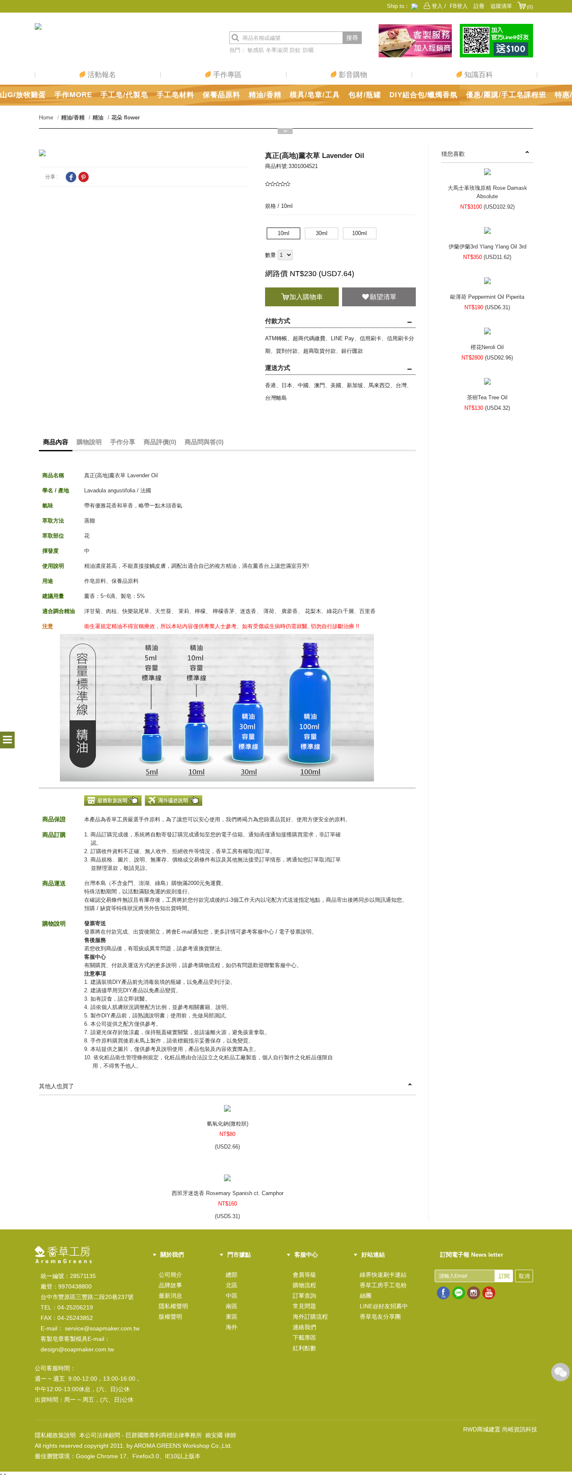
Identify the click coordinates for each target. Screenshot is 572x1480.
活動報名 (100, 75)
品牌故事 (170, 1285)
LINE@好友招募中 (384, 1306)
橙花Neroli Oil (487, 347)
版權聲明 (170, 1316)
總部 (231, 1274)
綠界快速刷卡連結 (383, 1274)
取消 (524, 1276)
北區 (231, 1285)
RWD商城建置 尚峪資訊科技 (500, 1429)
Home (46, 117)
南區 (231, 1306)
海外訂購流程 (310, 1316)
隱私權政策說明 (55, 1435)
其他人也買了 (56, 1086)
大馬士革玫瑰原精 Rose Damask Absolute (487, 192)
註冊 (479, 6)
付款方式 (277, 320)
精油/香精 (265, 95)
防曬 (308, 50)
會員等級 (304, 1274)
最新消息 (170, 1295)
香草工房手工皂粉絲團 (383, 1290)
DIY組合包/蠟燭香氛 (423, 95)
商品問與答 (204, 441)
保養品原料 (221, 95)
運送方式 (277, 367)
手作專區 (226, 75)
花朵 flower (125, 117)
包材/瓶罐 (364, 95)
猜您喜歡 (453, 153)
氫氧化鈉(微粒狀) (227, 1123)
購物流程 (304, 1285)
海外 (231, 1327)
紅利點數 (304, 1348)
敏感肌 (255, 50)
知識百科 (477, 75)
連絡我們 (304, 1327)
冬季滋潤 (277, 50)
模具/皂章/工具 (315, 95)
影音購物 (352, 75)
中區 (231, 1295)
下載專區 (304, 1337)
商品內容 (55, 441)
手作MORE (73, 95)
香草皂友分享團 (380, 1316)
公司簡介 (170, 1274)
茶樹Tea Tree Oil (487, 397)
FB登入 (459, 6)
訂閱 (504, 1276)
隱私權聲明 (173, 1306)
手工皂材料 (175, 95)
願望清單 (383, 296)
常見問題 (304, 1306)
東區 (231, 1316)
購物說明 (89, 441)
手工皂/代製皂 (124, 95)
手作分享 (122, 441)
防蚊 (295, 50)
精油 (98, 117)
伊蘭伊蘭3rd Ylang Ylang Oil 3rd (487, 246)
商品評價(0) (160, 441)
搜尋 (352, 37)
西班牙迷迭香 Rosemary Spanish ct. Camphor (227, 1193)
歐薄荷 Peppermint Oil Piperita (487, 297)
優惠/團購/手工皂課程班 (506, 95)
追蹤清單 (501, 6)
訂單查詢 (304, 1295)
